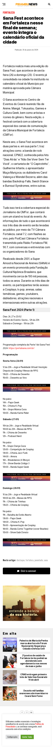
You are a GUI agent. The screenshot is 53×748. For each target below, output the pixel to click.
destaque (21, 560)
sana (46, 560)
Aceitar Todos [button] (27, 736)
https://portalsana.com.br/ (21, 348)
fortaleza (29, 560)
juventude (38, 560)
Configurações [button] (12, 736)
